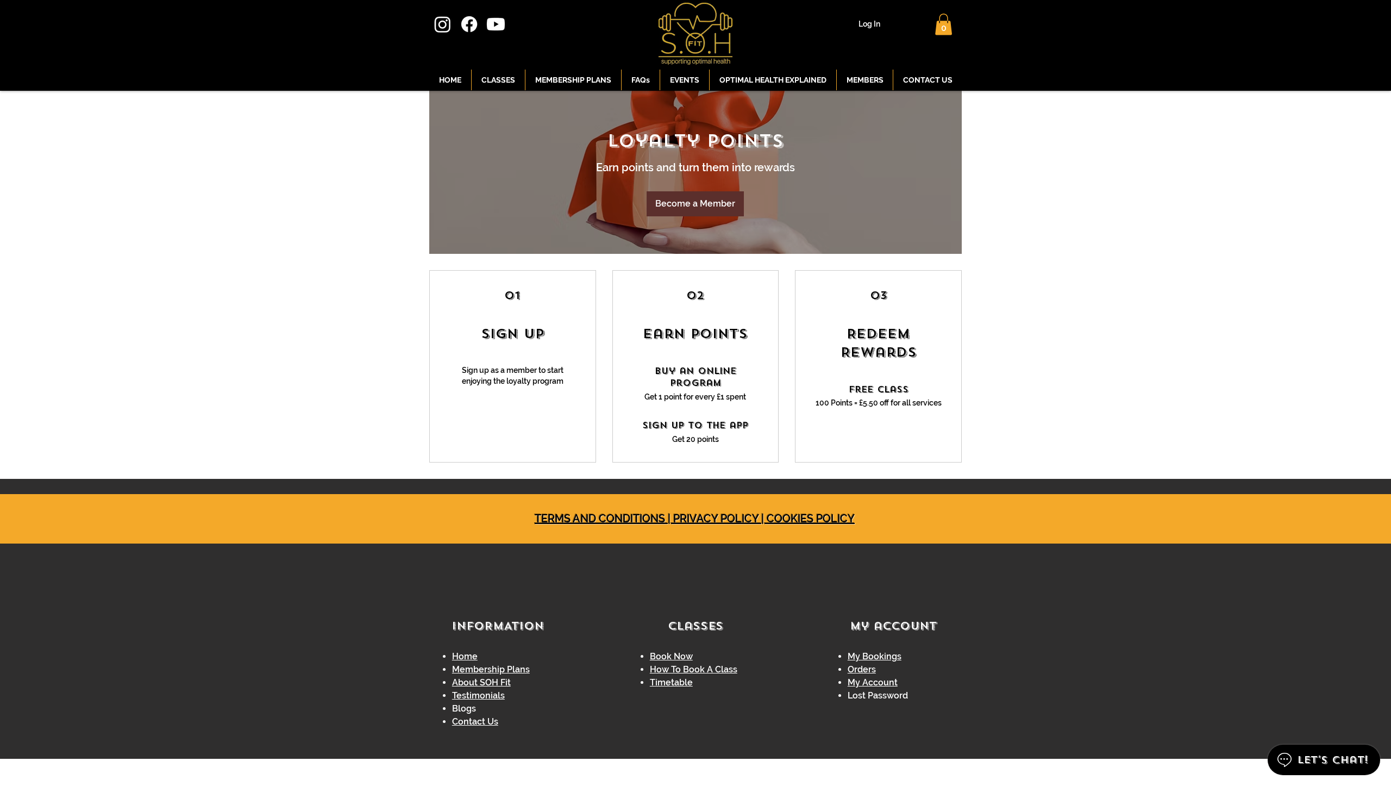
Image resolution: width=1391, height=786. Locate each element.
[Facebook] (469, 24)
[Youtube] (495, 24)
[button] (944, 24)
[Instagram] (442, 24)
